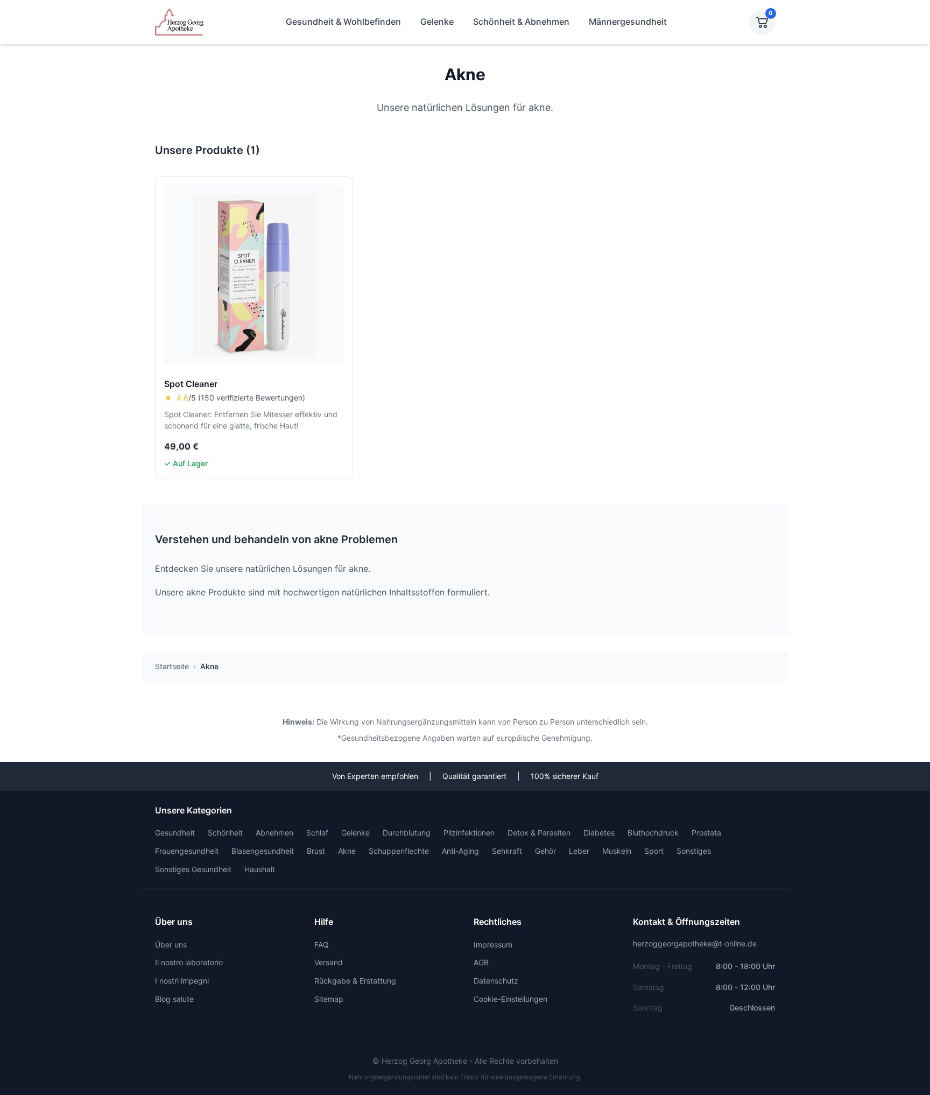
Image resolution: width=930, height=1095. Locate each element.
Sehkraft (507, 850)
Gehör (545, 850)
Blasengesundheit (262, 850)
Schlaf (317, 832)
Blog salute (174, 998)
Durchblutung (407, 832)
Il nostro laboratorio (189, 962)
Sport (654, 850)
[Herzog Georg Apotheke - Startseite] (179, 22)
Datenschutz (496, 980)
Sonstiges (694, 850)
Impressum (493, 944)
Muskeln (616, 850)
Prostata (706, 832)
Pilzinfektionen (469, 832)
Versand (328, 962)
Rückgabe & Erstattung (355, 980)
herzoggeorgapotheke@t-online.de (695, 943)
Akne (347, 850)
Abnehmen (274, 832)
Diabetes (599, 832)
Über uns (171, 944)
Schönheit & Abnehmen (521, 21)
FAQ (321, 944)
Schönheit (225, 832)
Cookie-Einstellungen (510, 998)
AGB (481, 962)
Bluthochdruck (653, 832)
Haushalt (259, 869)
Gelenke (437, 21)
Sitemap (328, 998)
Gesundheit (175, 832)
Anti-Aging (460, 850)
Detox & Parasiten (539, 832)
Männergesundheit (628, 21)
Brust (316, 850)
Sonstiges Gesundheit (193, 869)
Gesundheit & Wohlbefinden (343, 21)
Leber (579, 850)
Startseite (172, 666)
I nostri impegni (182, 980)
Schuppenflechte (399, 850)
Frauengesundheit (187, 850)
